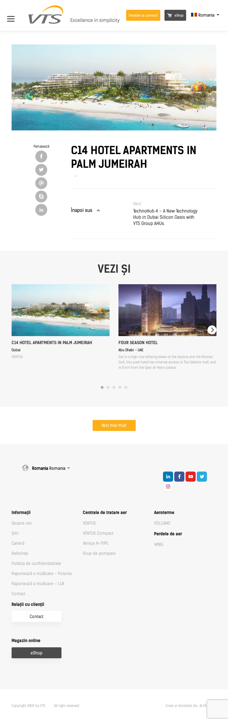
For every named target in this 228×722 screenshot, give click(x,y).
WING (158, 544)
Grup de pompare (99, 553)
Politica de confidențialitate (36, 563)
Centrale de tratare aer (105, 512)
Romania (206, 15)
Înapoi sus (81, 210)
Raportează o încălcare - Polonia (42, 573)
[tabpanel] (61, 322)
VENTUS (89, 523)
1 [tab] (102, 387)
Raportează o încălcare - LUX (38, 583)
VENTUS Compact (98, 533)
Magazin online (26, 640)
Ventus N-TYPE (95, 543)
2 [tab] (108, 387)
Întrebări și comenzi (143, 15)
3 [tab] (114, 387)
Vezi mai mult (114, 425)
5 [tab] (125, 387)
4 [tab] (119, 387)
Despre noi (21, 523)
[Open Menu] (13, 15)
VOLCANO (162, 523)
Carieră (18, 543)
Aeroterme (164, 512)
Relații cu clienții (28, 604)
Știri (15, 533)
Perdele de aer (168, 533)
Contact (18, 593)
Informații (21, 512)
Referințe (20, 553)
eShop (178, 15)
